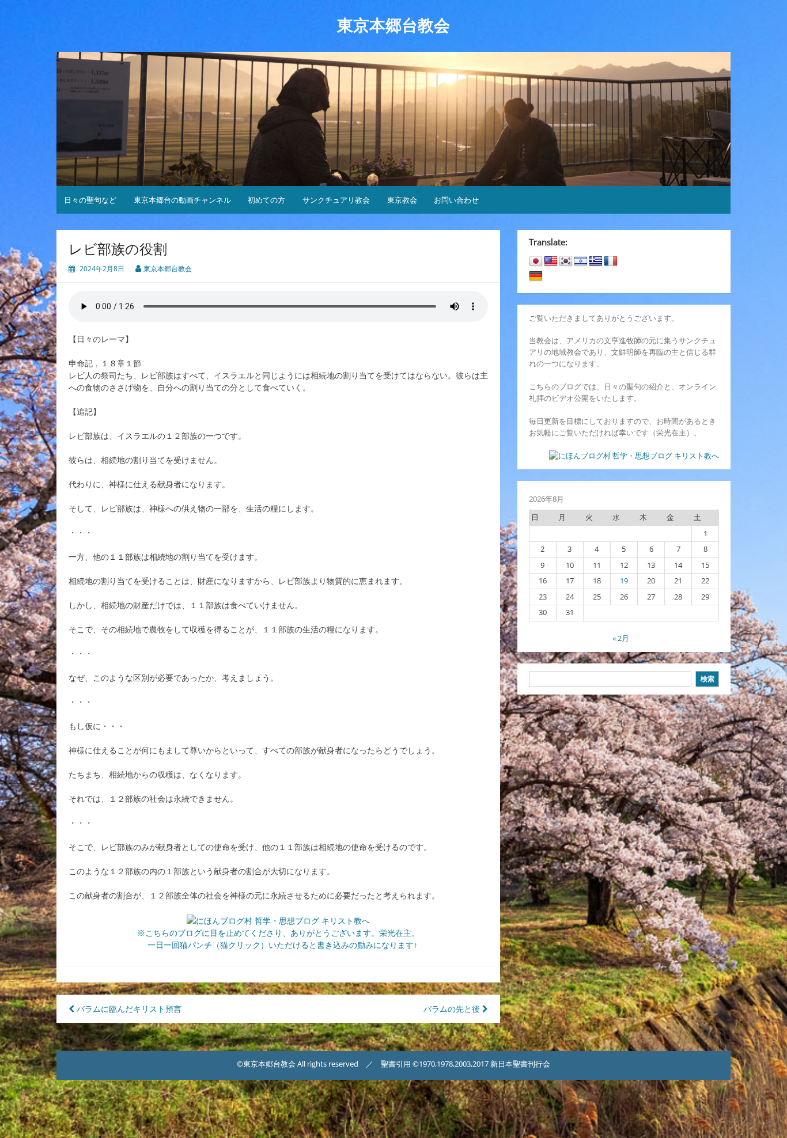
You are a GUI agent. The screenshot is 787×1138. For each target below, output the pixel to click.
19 (624, 580)
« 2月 (620, 638)
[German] (536, 276)
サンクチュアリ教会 (336, 200)
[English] (551, 261)
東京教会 (402, 200)
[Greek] (596, 261)
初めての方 (266, 200)
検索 (707, 679)
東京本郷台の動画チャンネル (182, 200)
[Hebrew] (581, 261)
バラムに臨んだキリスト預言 (127, 1008)
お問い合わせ (456, 200)
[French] (611, 261)
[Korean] (566, 261)
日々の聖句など (90, 200)
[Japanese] (536, 261)
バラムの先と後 (452, 1008)
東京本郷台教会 (393, 26)
